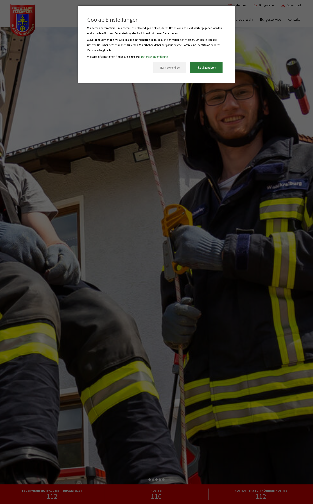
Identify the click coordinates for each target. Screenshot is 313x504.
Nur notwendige (170, 67)
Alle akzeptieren (206, 67)
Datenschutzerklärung (154, 56)
